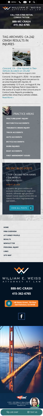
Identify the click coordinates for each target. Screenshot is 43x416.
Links (6, 251)
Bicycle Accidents (15, 141)
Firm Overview (10, 231)
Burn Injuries (13, 146)
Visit (30, 2)
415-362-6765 (21, 24)
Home (6, 227)
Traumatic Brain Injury (18, 128)
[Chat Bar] (21, 412)
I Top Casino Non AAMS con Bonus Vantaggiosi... (21, 177)
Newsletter (9, 243)
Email (25, 2)
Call (20, 2)
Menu (13, 2)
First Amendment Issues (18, 155)
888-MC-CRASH (21, 21)
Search (34, 2)
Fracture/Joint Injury (17, 118)
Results (7, 239)
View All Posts (19, 208)
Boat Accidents (14, 151)
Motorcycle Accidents (17, 123)
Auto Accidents (14, 137)
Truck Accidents (14, 132)
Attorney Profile (12, 235)
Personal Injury (11, 247)
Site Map (7, 255)
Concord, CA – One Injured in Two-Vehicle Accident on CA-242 (19, 69)
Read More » (8, 97)
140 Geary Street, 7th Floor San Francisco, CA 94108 (24, 303)
